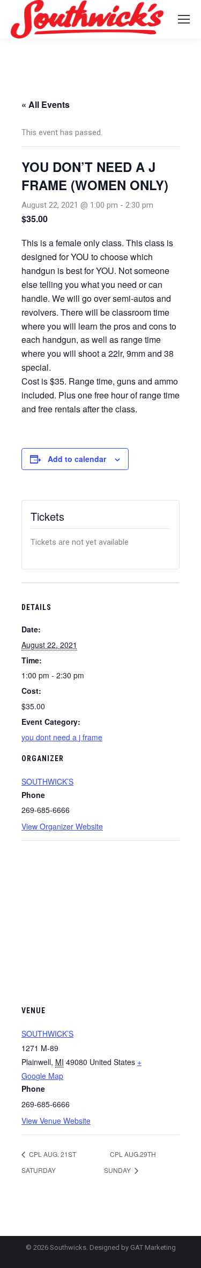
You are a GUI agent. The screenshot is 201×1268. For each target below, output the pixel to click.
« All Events (45, 104)
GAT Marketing (153, 1247)
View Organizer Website (62, 826)
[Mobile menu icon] (183, 19)
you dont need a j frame (61, 737)
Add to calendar (77, 458)
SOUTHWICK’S (47, 781)
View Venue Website (56, 1120)
